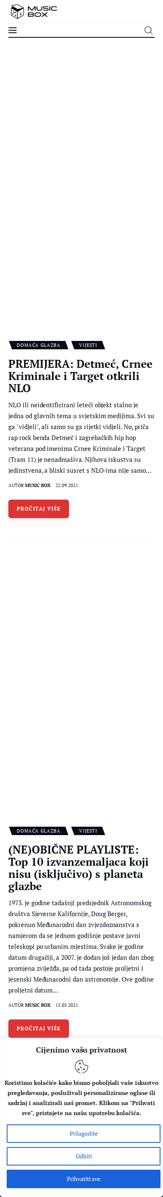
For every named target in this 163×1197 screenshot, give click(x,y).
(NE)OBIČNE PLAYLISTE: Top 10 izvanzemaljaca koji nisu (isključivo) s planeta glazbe (78, 867)
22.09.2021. (67, 485)
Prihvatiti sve (83, 1179)
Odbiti (84, 1156)
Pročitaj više (39, 509)
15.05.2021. (67, 1005)
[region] (81, 1117)
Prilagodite (84, 1133)
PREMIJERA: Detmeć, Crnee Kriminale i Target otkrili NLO (80, 375)
